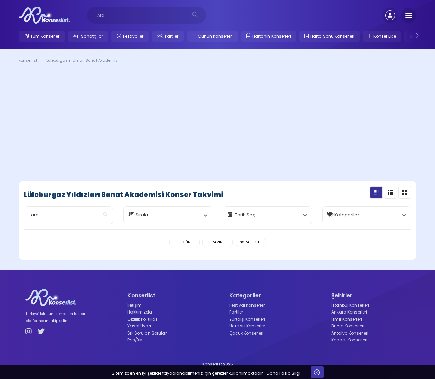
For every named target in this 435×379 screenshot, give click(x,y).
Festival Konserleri (247, 305)
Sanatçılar (92, 36)
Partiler (171, 36)
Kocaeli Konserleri (349, 340)
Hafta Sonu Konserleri (332, 36)
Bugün (184, 242)
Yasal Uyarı (139, 326)
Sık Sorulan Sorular (147, 333)
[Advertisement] (217, 123)
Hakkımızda (139, 312)
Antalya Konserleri (349, 333)
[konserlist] (44, 15)
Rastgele (252, 242)
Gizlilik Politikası (143, 319)
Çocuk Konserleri (246, 333)
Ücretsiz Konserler (247, 326)
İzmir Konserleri (346, 319)
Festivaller (133, 36)
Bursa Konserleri (347, 326)
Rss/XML (135, 340)
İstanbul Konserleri (350, 305)
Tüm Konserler (44, 36)
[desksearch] (194, 14)
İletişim (134, 305)
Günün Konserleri (215, 36)
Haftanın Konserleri (271, 36)
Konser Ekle (384, 36)
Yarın (217, 242)
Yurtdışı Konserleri (247, 319)
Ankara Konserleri (349, 312)
